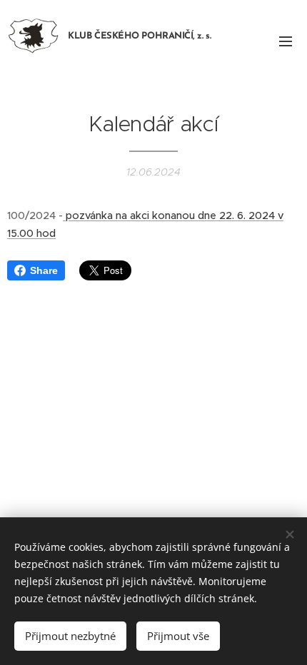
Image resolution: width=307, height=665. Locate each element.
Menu (285, 40)
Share (44, 270)
